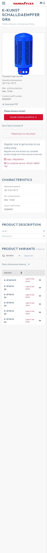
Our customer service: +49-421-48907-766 (22, 165)
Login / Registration (15, 159)
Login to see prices (30, 280)
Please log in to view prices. (23, 133)
